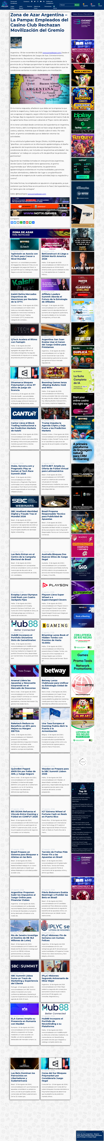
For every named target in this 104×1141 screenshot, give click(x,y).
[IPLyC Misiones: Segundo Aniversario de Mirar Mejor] (55, 966)
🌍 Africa (55, 7)
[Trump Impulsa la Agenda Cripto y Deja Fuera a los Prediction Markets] (55, 413)
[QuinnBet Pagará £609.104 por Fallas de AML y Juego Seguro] (24, 759)
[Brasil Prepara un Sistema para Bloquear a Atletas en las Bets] (24, 842)
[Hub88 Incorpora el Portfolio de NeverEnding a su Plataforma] (55, 1009)
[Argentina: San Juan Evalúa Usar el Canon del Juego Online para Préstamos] (55, 330)
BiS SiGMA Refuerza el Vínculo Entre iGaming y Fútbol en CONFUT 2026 (81, 817)
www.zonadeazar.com (52, 53)
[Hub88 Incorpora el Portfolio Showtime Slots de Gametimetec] (24, 625)
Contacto (26, 1)
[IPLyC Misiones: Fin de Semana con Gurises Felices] (55, 926)
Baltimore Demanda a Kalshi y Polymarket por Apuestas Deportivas (81, 799)
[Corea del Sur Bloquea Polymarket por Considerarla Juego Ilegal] (55, 1063)
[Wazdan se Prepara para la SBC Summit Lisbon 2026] (55, 759)
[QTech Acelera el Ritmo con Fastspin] (24, 330)
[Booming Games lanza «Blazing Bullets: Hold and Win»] (55, 373)
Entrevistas (48, 6)
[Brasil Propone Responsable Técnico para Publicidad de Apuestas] (55, 502)
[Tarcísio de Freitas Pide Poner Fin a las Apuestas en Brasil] (55, 842)
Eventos (29, 6)
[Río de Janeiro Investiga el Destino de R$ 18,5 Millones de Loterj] (24, 926)
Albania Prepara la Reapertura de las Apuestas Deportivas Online (82, 849)
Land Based (21, 7)
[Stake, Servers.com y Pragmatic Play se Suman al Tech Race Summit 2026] (24, 456)
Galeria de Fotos (37, 7)
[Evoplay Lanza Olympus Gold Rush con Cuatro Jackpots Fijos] (24, 585)
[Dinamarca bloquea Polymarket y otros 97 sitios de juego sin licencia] (24, 373)
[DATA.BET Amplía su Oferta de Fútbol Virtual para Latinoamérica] (55, 456)
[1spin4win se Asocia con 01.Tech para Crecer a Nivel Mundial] (24, 244)
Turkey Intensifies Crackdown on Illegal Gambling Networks (82, 833)
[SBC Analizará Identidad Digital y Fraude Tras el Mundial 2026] (24, 502)
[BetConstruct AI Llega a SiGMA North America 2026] (55, 244)
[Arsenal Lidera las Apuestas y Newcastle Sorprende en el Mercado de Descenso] (24, 671)
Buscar (77, 5)
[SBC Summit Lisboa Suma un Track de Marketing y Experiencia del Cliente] (24, 966)
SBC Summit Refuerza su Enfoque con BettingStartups (82, 812)
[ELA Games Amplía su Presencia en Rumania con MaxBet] (24, 1009)
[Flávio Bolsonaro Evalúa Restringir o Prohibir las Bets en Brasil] (55, 883)
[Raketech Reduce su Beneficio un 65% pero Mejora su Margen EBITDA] (24, 714)
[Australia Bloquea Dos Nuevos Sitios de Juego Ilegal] (55, 544)
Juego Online (12, 7)
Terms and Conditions (13, 2)
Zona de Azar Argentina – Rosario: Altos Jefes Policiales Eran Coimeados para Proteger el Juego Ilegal (89, 1135)
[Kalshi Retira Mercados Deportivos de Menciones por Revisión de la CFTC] (24, 284)
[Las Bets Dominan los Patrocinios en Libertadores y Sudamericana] (24, 1063)
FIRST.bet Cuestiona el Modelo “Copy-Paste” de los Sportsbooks (82, 838)
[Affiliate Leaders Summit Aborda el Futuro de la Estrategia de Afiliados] (55, 284)
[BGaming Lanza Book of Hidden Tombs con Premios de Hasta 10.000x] (55, 625)
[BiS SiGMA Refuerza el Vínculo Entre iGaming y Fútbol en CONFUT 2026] (24, 802)
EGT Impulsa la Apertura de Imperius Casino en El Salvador (81, 823)
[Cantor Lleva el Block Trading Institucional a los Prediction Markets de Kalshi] (24, 413)
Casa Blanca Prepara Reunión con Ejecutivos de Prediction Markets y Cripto (82, 806)
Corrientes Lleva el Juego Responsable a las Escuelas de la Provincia (82, 844)
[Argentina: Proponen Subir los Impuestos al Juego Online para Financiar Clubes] (24, 883)
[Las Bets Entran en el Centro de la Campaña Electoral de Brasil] (24, 544)
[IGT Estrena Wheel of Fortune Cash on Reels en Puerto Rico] (55, 802)
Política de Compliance (49, 2)
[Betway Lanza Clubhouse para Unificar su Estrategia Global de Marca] (55, 671)
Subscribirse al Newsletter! (83, 14)
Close (102, 1131)
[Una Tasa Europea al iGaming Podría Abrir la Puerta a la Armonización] (55, 714)
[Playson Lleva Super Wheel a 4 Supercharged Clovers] (55, 585)
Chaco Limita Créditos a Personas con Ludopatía (82, 828)
